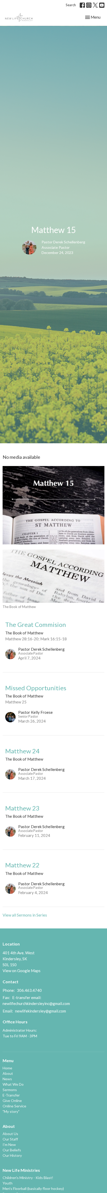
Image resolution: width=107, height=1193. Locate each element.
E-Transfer (11, 1095)
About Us (10, 1133)
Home (7, 1068)
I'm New (9, 1144)
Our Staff (10, 1139)
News (7, 1079)
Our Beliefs (12, 1150)
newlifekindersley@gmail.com (40, 1011)
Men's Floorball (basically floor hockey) (33, 1188)
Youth (7, 1183)
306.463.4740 (29, 990)
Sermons (10, 1089)
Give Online (12, 1100)
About (8, 1073)
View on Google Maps (22, 970)
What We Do (13, 1084)
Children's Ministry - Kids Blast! (28, 1177)
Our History (12, 1155)
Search (71, 5)
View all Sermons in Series (25, 915)
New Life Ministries (21, 1170)
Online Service (14, 1106)
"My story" (11, 1111)
